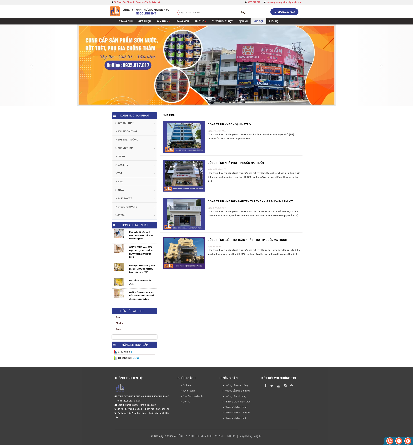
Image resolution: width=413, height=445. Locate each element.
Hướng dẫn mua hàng (236, 385)
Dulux (118, 317)
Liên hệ (186, 401)
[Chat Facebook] (398, 441)
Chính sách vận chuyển (237, 412)
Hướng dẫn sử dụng (235, 396)
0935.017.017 (254, 2)
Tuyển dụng (189, 390)
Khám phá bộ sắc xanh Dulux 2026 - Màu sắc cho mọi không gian (141, 235)
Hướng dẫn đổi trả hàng (237, 390)
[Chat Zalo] (407, 441)
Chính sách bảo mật (235, 418)
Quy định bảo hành (192, 396)
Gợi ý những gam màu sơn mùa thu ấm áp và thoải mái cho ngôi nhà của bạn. (141, 295)
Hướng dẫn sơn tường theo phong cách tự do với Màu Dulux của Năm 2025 (142, 268)
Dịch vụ (187, 385)
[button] (164, 21)
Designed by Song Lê (250, 436)
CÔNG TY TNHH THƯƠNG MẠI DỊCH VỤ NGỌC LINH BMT (207, 436)
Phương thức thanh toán (237, 401)
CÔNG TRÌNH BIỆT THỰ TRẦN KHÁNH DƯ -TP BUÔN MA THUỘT (247, 240)
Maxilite (120, 323)
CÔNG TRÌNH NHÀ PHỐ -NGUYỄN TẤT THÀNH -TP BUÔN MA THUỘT (250, 201)
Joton (118, 329)
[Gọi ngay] (389, 441)
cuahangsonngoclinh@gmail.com (284, 2)
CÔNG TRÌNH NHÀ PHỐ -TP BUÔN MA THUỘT (236, 163)
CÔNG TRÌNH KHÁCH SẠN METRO (229, 124)
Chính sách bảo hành (236, 407)
